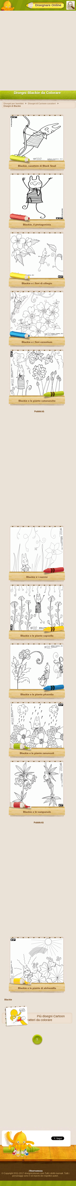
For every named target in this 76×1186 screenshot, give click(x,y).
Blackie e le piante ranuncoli (37, 753)
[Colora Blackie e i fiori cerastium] (36, 336)
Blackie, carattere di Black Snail (37, 165)
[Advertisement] (38, 50)
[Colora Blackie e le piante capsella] (36, 629)
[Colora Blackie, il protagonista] (36, 218)
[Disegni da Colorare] (7, 5)
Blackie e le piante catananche (37, 400)
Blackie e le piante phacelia (37, 694)
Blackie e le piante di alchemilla (37, 988)
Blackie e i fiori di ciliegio (37, 283)
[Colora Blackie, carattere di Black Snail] (36, 160)
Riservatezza (36, 1171)
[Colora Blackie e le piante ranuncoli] (36, 747)
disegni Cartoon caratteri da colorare (44, 1018)
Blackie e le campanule (37, 811)
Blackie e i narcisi (37, 577)
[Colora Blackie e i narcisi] (36, 571)
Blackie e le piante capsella (37, 635)
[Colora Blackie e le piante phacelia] (36, 688)
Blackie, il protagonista (37, 224)
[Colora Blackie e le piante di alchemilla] (36, 982)
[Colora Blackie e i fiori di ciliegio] (36, 277)
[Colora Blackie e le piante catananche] (36, 394)
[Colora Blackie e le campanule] (36, 806)
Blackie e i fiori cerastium (37, 342)
